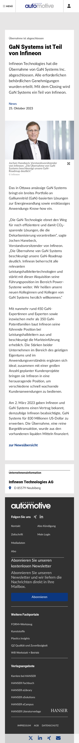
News (13, 103)
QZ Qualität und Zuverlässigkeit (29, 645)
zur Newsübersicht (23, 445)
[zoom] (68, 163)
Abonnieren (39, 597)
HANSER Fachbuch (22, 683)
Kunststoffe (18, 631)
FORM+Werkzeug (21, 624)
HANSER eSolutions (23, 697)
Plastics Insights (20, 638)
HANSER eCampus (22, 704)
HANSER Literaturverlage (26, 711)
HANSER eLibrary (21, 690)
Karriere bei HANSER (23, 676)
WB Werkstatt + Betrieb (25, 652)
